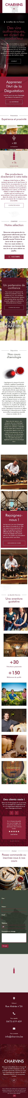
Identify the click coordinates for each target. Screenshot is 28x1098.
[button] (14, 9)
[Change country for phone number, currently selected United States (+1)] (3, 926)
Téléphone (5, 923)
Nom (3, 898)
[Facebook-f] (14, 1080)
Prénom (4, 906)
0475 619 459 (14, 1021)
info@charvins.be (14, 1036)
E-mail (4, 915)
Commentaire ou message (8, 931)
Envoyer (5, 946)
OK (14, 1095)
